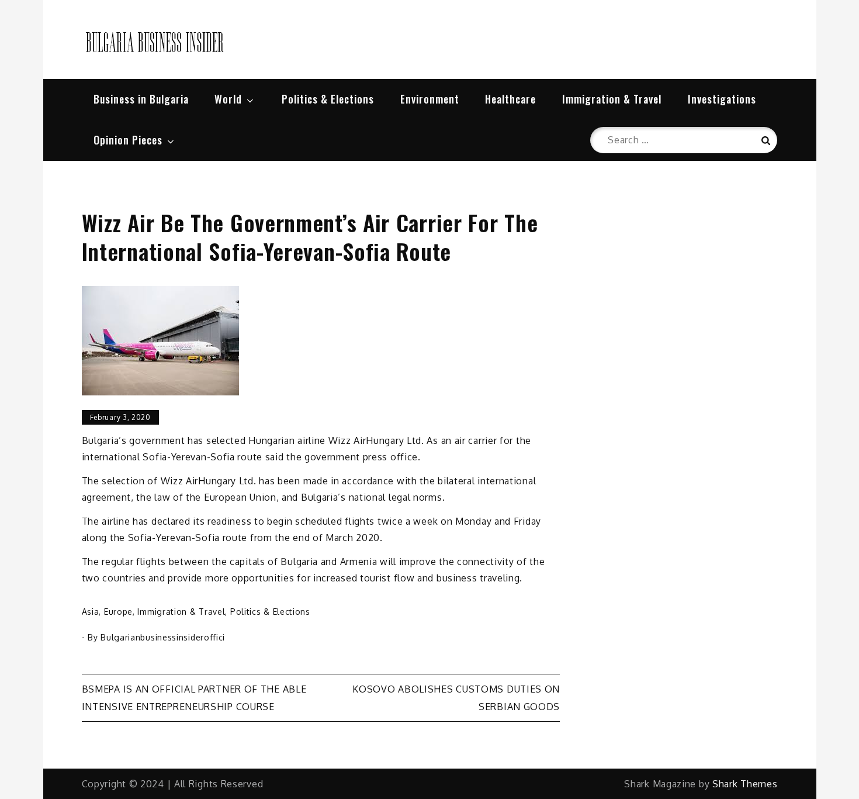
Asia (90, 612)
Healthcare (510, 98)
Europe (118, 612)
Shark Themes (744, 784)
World (228, 98)
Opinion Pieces (127, 139)
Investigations (722, 98)
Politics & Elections (328, 98)
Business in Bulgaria (141, 98)
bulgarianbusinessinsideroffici (163, 637)
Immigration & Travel (611, 98)
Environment (429, 98)
